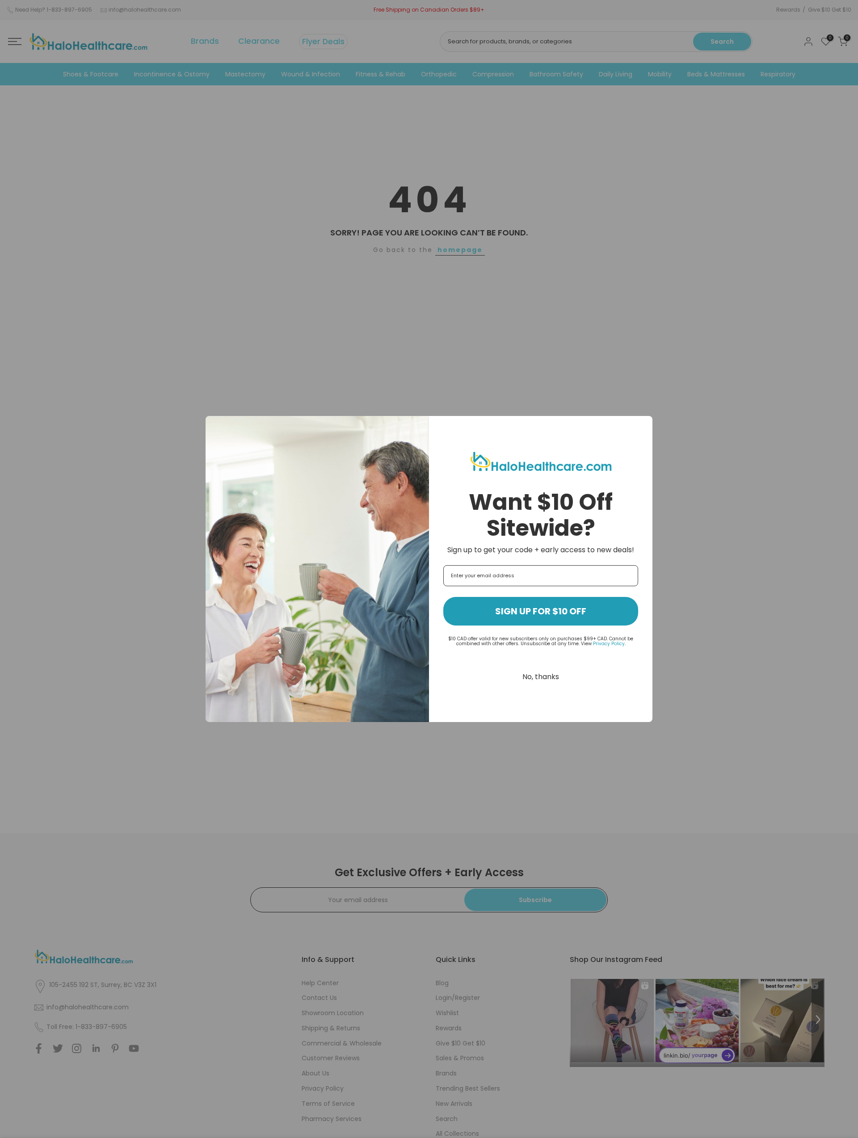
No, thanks (540, 677)
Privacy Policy (609, 643)
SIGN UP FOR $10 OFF (540, 611)
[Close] (641, 426)
